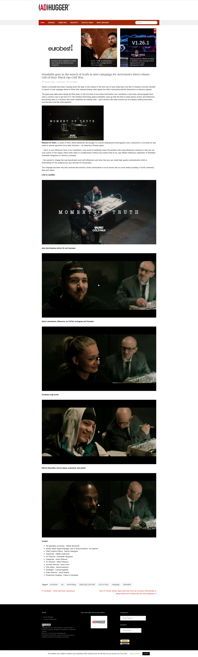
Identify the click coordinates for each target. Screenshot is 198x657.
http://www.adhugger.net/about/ (59, 637)
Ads (70, 82)
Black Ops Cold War (87, 584)
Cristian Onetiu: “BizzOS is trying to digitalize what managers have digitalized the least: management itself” (103, 62)
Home (43, 23)
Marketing (62, 23)
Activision (54, 584)
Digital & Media (87, 23)
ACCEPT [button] (146, 654)
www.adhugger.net (59, 633)
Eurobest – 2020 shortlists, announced (59, 591)
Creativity (74, 23)
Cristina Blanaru (57, 628)
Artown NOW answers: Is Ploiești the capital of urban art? (142, 64)
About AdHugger (103, 23)
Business (51, 23)
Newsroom (62, 82)
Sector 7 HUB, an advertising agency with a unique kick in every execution (62, 63)
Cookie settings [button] (135, 654)
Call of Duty (103, 584)
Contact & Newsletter (50, 619)
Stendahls (127, 584)
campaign (115, 584)
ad (62, 584)
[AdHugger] (54, 7)
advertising (71, 584)
